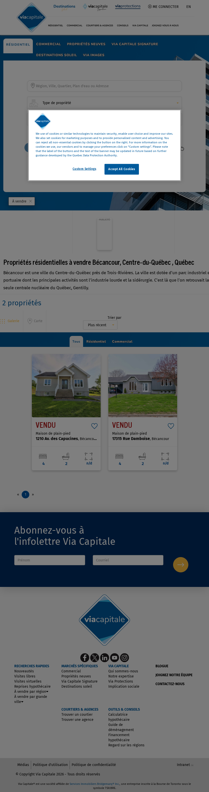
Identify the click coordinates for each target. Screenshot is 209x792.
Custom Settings (84, 169)
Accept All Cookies (121, 169)
